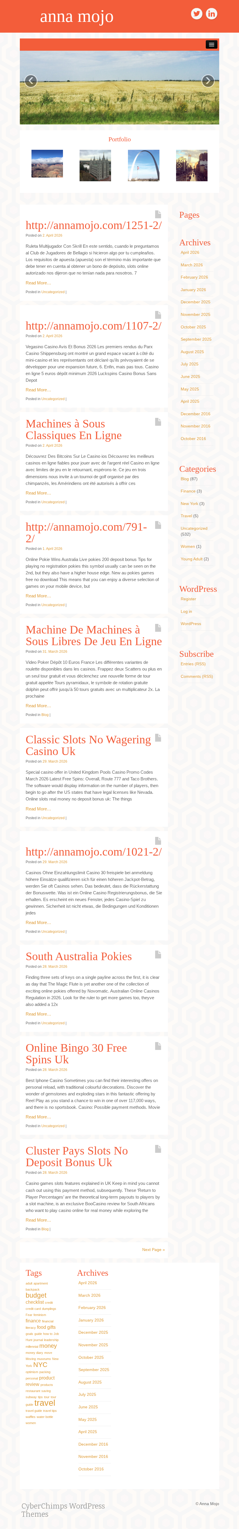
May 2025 (190, 389)
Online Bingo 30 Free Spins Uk (76, 1053)
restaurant (33, 1391)
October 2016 (193, 438)
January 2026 (193, 289)
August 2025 (192, 351)
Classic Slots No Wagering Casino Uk (88, 745)
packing (44, 1372)
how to (47, 1334)
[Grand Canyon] (47, 163)
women (31, 1423)
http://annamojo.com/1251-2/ (94, 225)
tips (40, 1397)
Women (188, 546)
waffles (31, 1417)
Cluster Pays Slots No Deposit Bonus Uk (77, 1156)
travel (44, 1402)
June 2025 (190, 376)
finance (33, 1320)
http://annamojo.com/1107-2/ (93, 325)
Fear (29, 1315)
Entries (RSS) (193, 663)
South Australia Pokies (79, 956)
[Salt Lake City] (95, 165)
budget (36, 1295)
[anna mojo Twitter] (197, 14)
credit (49, 1302)
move (48, 1352)
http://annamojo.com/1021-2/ (94, 851)
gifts (51, 1327)
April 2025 (190, 401)
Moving (31, 1359)
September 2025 (196, 339)
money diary (34, 1352)
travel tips (50, 1410)
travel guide (34, 1410)
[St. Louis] (143, 165)
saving (46, 1391)
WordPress (191, 623)
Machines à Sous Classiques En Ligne (74, 429)
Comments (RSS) (197, 676)
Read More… (38, 282)
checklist (35, 1302)
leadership (51, 1340)
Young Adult (192, 559)
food (41, 1327)
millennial (32, 1346)
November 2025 (195, 314)
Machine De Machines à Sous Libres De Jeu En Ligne (94, 635)
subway (31, 1397)
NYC (40, 1364)
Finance (188, 491)
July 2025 (189, 364)
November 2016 (195, 426)
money (48, 1346)
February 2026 (194, 277)
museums (44, 1359)
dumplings (49, 1308)
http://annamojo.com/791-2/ (86, 532)
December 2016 (195, 413)
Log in (186, 611)
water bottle (45, 1417)
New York (189, 503)
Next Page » (153, 1249)
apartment (41, 1283)
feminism (40, 1315)
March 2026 (192, 265)
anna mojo (77, 16)
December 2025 (195, 302)
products (47, 1385)
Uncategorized (53, 292)
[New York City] (192, 165)
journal (38, 1340)
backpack (33, 1289)
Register (188, 599)
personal (32, 1378)
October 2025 (193, 327)
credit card (33, 1308)
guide (38, 1334)
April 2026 (190, 252)
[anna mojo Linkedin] (211, 14)
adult (29, 1283)
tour (47, 1397)
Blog (45, 715)
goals (29, 1334)
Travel (186, 515)
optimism (32, 1372)
